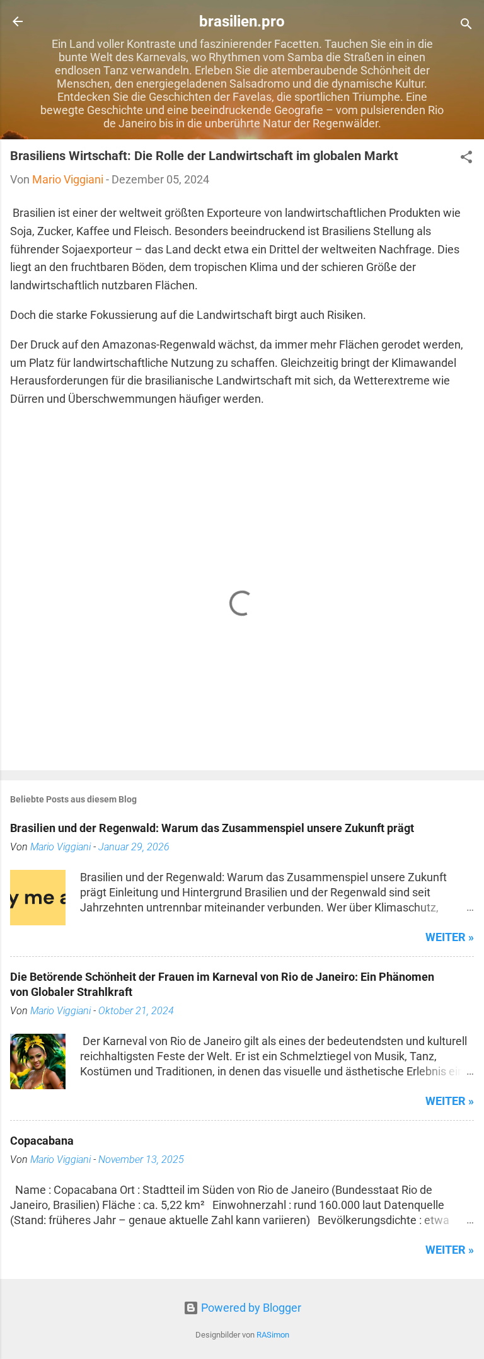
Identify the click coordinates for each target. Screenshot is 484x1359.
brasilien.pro (242, 21)
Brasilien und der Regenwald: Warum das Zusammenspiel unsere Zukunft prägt (212, 828)
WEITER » (449, 937)
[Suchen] (466, 25)
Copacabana (42, 1140)
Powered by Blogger (250, 1307)
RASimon (272, 1334)
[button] (466, 158)
